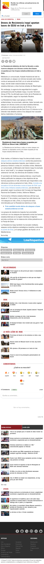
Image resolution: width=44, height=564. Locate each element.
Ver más (3, 485)
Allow (37, 14)
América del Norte (6, 552)
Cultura (18, 552)
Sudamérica (4, 554)
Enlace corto (5, 257)
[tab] (11, 427)
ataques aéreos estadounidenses (13, 161)
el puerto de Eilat (7, 229)
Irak (18, 19)
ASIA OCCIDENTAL (7, 19)
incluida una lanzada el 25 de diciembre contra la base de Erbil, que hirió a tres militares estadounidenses (21, 185)
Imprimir (7, 58)
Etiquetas (4, 247)
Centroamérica (5, 556)
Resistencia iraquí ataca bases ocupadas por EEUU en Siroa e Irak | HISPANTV (19, 143)
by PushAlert (6, 16)
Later (26, 14)
